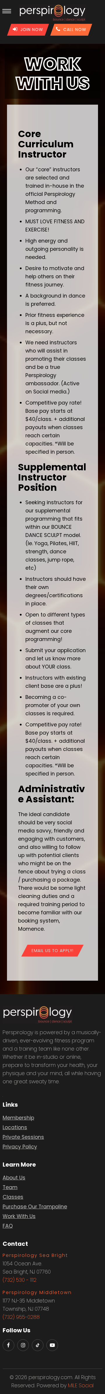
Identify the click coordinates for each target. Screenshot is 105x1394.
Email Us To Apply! (53, 950)
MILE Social (81, 1385)
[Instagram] (23, 1345)
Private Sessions (23, 1137)
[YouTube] (52, 1345)
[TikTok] (37, 1345)
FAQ (8, 1225)
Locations (15, 1127)
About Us (14, 1177)
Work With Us (19, 1216)
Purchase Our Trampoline (35, 1206)
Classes (13, 1196)
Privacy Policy (20, 1146)
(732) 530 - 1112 (19, 1280)
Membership (18, 1117)
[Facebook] (8, 1345)
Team (10, 1187)
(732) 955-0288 (21, 1317)
